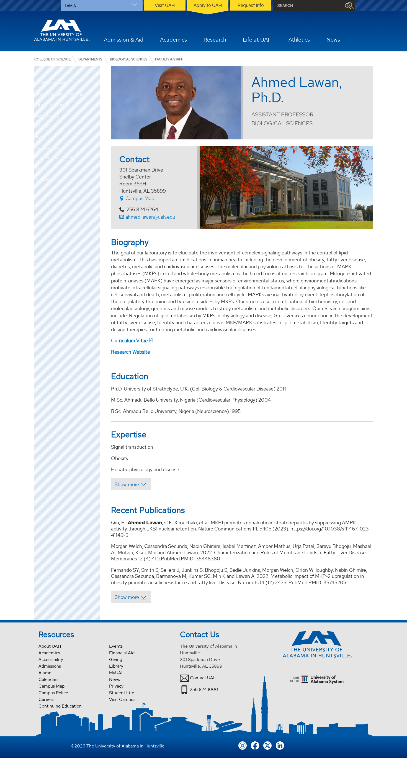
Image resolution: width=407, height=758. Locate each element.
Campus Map (139, 198)
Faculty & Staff (49, 115)
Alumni (45, 673)
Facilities (44, 136)
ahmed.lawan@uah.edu (150, 217)
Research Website (130, 352)
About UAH (49, 646)
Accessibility (50, 659)
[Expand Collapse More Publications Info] (131, 597)
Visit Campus (122, 699)
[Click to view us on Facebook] (255, 745)
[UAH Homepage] (62, 30)
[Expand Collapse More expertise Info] (131, 484)
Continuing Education (60, 706)
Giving (115, 659)
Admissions (49, 666)
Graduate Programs (54, 105)
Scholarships (47, 147)
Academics (49, 653)
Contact (43, 179)
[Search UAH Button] (348, 6)
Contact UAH (203, 678)
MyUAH (117, 673)
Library (116, 666)
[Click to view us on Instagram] (242, 745)
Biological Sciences (50, 82)
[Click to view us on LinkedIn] (280, 745)
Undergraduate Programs (59, 94)
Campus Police (53, 693)
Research (44, 126)
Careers (46, 699)
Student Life (121, 693)
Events (116, 646)
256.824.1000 (204, 689)
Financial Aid (122, 653)
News (41, 169)
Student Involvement (55, 158)
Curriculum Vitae (129, 340)
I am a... (71, 5)
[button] (96, 104)
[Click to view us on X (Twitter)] (267, 745)
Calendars (48, 679)
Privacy (116, 686)
